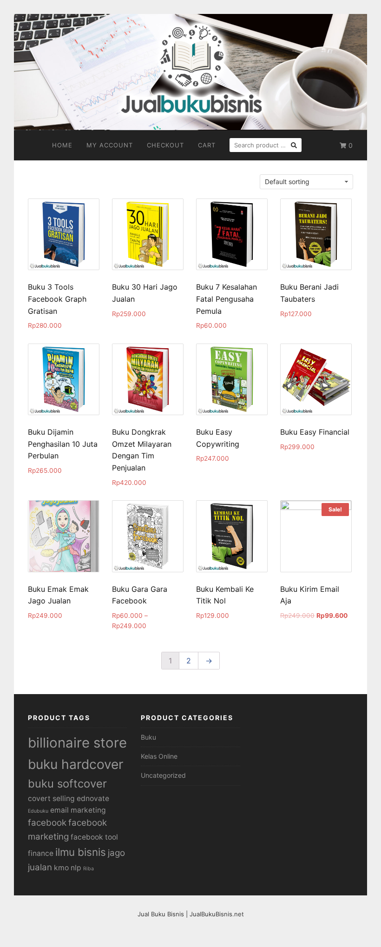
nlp (76, 867)
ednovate (93, 798)
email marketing (78, 810)
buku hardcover (75, 764)
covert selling (51, 798)
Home (62, 145)
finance (40, 853)
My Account (109, 145)
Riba (88, 869)
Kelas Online (159, 756)
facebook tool (94, 837)
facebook (47, 822)
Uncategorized (163, 775)
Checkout (165, 145)
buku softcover (67, 783)
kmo (61, 867)
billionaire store (77, 743)
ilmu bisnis (80, 852)
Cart (207, 145)
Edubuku (38, 811)
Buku (148, 737)
